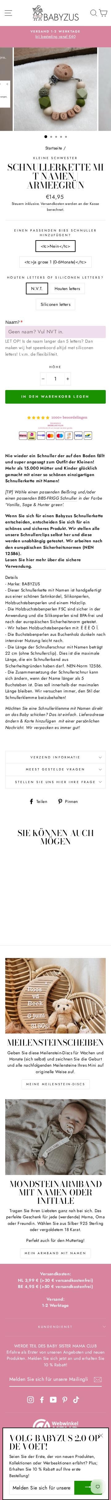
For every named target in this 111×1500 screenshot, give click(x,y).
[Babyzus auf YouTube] (53, 1399)
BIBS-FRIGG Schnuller (57, 498)
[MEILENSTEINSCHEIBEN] (55, 996)
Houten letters (67, 288)
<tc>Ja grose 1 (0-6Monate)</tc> (55, 262)
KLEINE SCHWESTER (55, 158)
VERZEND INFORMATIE (55, 757)
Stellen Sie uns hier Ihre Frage (55, 782)
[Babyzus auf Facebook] (42, 1399)
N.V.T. (37, 288)
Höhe (55, 367)
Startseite (53, 148)
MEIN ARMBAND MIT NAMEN (55, 1253)
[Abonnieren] (98, 1379)
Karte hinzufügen (40, 721)
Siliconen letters (55, 304)
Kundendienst (55, 1326)
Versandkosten (52, 203)
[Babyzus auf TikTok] (76, 1399)
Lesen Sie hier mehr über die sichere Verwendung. (43, 563)
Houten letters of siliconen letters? (55, 277)
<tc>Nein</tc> (55, 246)
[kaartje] (58, 721)
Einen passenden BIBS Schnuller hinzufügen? (55, 232)
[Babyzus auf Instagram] (30, 1399)
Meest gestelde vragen (55, 769)
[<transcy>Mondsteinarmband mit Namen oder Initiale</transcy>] (55, 1137)
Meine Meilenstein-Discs (55, 1084)
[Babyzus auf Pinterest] (64, 1399)
